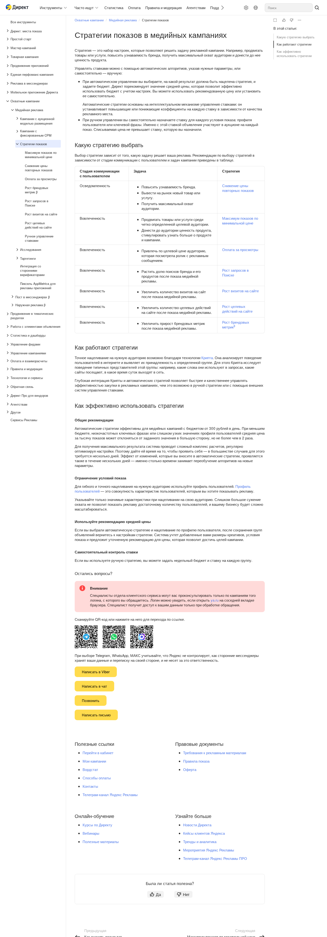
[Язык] (255, 7)
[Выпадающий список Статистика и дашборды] (8, 335)
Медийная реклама (123, 20)
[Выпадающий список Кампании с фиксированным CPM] (17, 133)
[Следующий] (221, 7)
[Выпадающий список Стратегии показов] (17, 144)
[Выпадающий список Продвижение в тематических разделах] (8, 315)
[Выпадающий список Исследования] (17, 249)
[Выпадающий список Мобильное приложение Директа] (8, 92)
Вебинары (91, 833)
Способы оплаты (97, 777)
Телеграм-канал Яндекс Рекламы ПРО (215, 858)
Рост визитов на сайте (240, 290)
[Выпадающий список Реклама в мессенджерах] (8, 83)
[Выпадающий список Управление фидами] (8, 344)
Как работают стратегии (294, 44)
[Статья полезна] (284, 20)
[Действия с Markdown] (299, 20)
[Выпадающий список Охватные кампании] (8, 101)
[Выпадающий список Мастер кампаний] (8, 48)
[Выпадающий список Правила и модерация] (8, 369)
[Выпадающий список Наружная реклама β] (13, 305)
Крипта (207, 357)
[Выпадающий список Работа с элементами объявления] (8, 326)
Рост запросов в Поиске (235, 272)
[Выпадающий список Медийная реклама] (13, 110)
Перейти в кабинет (98, 752)
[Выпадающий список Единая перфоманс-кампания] (8, 74)
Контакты (90, 786)
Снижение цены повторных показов (238, 188)
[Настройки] (246, 7)
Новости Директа (197, 824)
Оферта (189, 769)
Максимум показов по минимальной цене (240, 220)
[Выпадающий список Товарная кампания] (8, 56)
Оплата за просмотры (240, 249)
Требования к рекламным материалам (214, 752)
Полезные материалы (101, 841)
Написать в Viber (96, 671)
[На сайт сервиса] (18, 7)
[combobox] (288, 8)
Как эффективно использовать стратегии (294, 53)
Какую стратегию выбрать (296, 37)
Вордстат (90, 769)
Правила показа (196, 761)
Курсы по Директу (97, 824)
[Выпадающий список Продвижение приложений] (8, 65)
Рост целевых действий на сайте (237, 309)
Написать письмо (96, 714)
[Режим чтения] (275, 20)
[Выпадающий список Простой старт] (8, 39)
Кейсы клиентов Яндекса (204, 833)
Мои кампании (94, 761)
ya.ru (215, 600)
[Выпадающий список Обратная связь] (8, 386)
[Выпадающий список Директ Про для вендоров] (8, 395)
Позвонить (90, 700)
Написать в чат (94, 686)
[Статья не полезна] (291, 20)
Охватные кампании (89, 20)
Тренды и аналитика (199, 841)
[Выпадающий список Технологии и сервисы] (8, 377)
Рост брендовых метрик (235, 324)
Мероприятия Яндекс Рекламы (208, 849)
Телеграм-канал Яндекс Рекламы (110, 794)
